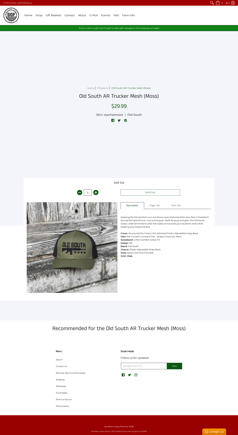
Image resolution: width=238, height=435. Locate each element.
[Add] (95, 192)
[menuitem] (212, 3)
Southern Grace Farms (115, 426)
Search (59, 359)
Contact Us (61, 366)
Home (90, 88)
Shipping (60, 379)
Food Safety (62, 393)
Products (103, 88)
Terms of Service (64, 399)
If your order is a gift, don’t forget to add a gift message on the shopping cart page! (119, 28)
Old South (134, 115)
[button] (222, 3)
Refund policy (62, 406)
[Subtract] (79, 192)
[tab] (132, 205)
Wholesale (61, 386)
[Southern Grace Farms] (11, 15)
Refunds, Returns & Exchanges (70, 373)
